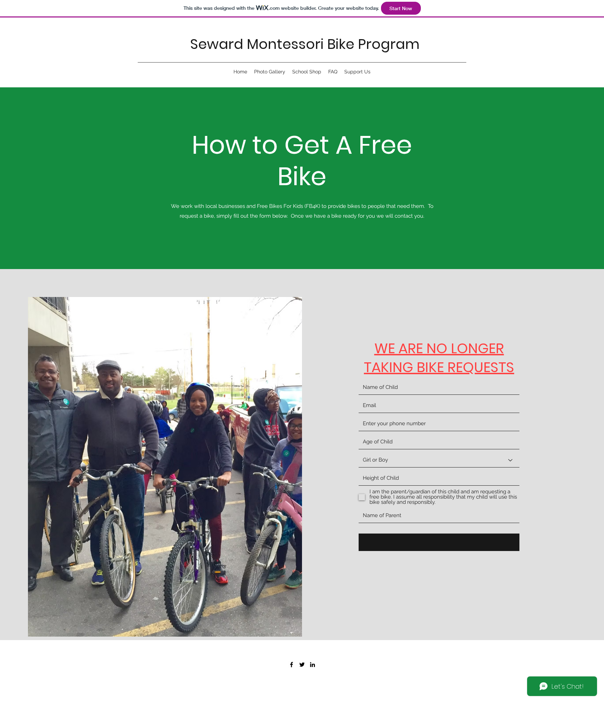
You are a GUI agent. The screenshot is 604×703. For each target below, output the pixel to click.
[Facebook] (291, 664)
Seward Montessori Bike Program (304, 44)
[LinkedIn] (312, 664)
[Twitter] (302, 664)
